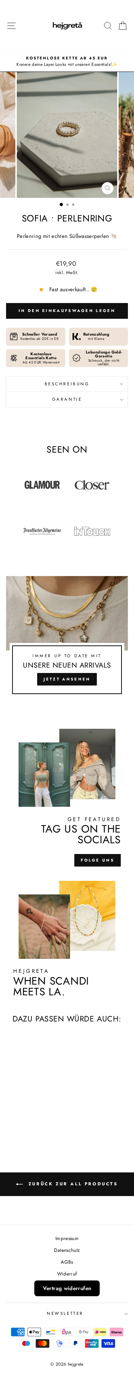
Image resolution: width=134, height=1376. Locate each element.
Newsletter (65, 1313)
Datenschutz (67, 1250)
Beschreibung (67, 384)
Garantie (67, 399)
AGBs (67, 1261)
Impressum (67, 1238)
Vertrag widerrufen (67, 1288)
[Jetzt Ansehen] (67, 638)
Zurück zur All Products (72, 1184)
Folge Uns (97, 860)
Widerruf (67, 1273)
